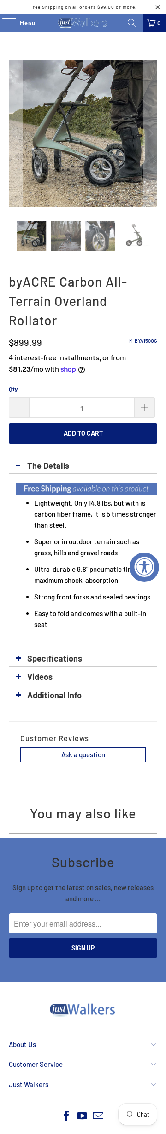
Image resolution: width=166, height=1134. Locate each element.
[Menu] (4, 23)
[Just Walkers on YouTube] (82, 1116)
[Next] (150, 133)
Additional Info (54, 695)
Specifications (54, 658)
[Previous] (15, 133)
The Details (48, 466)
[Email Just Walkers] (99, 1116)
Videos (40, 677)
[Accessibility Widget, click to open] (144, 567)
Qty (13, 389)
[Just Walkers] (83, 23)
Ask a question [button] (83, 754)
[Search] (132, 23)
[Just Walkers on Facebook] (66, 1116)
